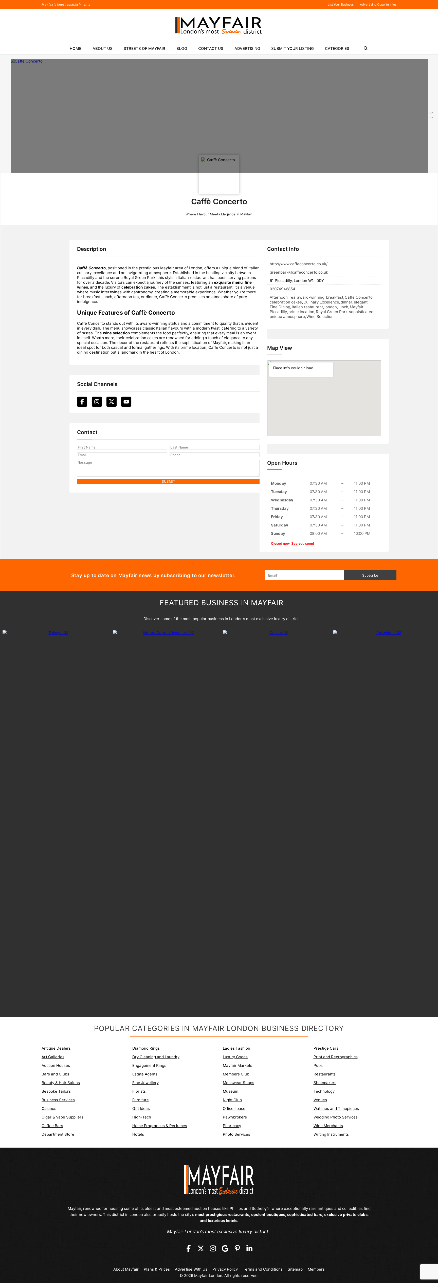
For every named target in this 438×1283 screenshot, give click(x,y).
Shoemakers (325, 1082)
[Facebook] (82, 402)
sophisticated (361, 311)
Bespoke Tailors (56, 1091)
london (330, 306)
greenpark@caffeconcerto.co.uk (299, 272)
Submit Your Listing (292, 48)
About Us (103, 48)
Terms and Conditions (263, 1269)
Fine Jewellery (145, 1082)
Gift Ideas (141, 1108)
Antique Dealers (56, 1048)
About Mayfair (126, 1269)
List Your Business (341, 4)
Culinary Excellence (321, 302)
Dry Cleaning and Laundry (155, 1056)
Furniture (140, 1099)
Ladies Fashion (236, 1048)
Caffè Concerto (359, 297)
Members (316, 1269)
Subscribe (370, 575)
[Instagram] (97, 402)
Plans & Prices (157, 1269)
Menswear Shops (238, 1082)
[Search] (365, 48)
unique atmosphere (287, 316)
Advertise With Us (191, 1269)
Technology (324, 1091)
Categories (337, 48)
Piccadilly (278, 311)
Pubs (318, 1065)
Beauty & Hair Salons (61, 1082)
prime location (301, 311)
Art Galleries (53, 1056)
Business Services (58, 1099)
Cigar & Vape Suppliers (62, 1117)
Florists (139, 1091)
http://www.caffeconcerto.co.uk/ (298, 263)
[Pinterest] (237, 1248)
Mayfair (356, 306)
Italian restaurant (307, 306)
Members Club (236, 1074)
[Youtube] (126, 402)
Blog (181, 48)
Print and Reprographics (336, 1056)
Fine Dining (280, 306)
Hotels (138, 1134)
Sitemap (295, 1269)
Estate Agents (144, 1074)
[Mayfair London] (219, 25)
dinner (346, 302)
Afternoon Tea (283, 297)
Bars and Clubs (55, 1074)
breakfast (334, 297)
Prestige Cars (326, 1048)
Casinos (49, 1108)
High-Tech (141, 1117)
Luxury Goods (235, 1056)
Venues (320, 1099)
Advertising (247, 48)
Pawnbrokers (235, 1117)
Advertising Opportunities (378, 4)
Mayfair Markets (237, 1065)
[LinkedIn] (249, 1248)
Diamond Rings (146, 1048)
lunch (343, 306)
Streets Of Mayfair (144, 48)
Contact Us (210, 48)
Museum (230, 1091)
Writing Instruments (331, 1134)
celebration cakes (286, 302)
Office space (234, 1108)
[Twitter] (111, 402)
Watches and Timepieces (336, 1108)
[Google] (225, 1248)
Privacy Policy (225, 1269)
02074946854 (282, 289)
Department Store (58, 1134)
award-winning (310, 297)
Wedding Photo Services (336, 1117)
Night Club (232, 1099)
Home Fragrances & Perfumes (159, 1125)
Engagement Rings (149, 1065)
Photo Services (236, 1134)
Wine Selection (320, 316)
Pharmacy (232, 1125)
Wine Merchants (328, 1125)
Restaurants (325, 1074)
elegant (361, 302)
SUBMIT (168, 481)
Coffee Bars (52, 1125)
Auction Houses (56, 1065)
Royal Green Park (332, 311)
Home (75, 48)
